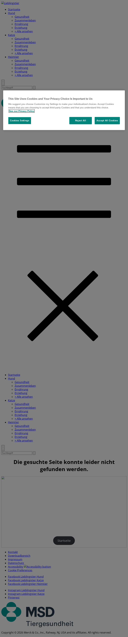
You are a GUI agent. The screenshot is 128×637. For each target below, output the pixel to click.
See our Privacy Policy (21, 111)
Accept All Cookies (107, 120)
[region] (64, 110)
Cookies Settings (19, 120)
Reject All (80, 120)
